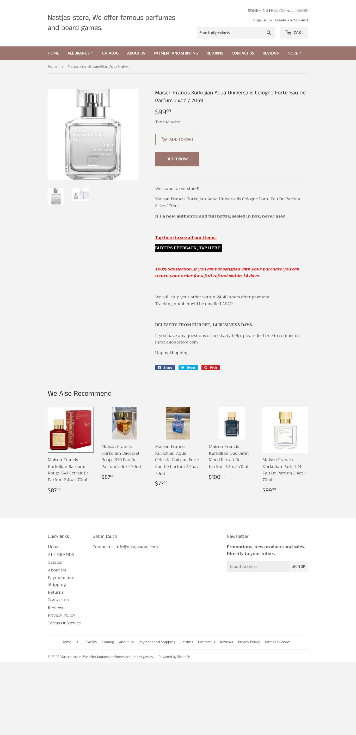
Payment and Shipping (176, 53)
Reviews (271, 53)
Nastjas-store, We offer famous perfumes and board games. (111, 23)
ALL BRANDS (78, 53)
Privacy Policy (61, 615)
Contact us (243, 53)
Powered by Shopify (174, 657)
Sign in (259, 20)
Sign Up (298, 567)
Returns (215, 53)
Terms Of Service (64, 623)
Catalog (110, 53)
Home (53, 53)
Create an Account (291, 20)
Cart (298, 32)
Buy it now (177, 159)
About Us (136, 53)
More (292, 53)
